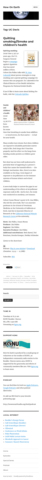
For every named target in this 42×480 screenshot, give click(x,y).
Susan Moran (13, 282)
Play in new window (17, 249)
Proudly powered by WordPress (23, 476)
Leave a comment (31, 282)
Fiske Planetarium (12, 434)
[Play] (21, 246)
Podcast (6, 465)
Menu (35, 7)
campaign (13, 62)
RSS (13, 257)
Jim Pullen (25, 278)
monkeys (6, 280)
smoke (28, 280)
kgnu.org (17, 324)
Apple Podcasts (32, 385)
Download (31, 249)
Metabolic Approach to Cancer (16, 439)
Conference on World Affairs (16, 431)
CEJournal (9, 428)
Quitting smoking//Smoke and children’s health (18, 41)
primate (23, 280)
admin (8, 276)
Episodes (27, 276)
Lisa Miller (32, 278)
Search (6, 293)
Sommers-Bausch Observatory (17, 442)
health (19, 278)
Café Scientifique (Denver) (15, 426)
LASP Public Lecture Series (15, 436)
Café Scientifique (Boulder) (15, 423)
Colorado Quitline (22, 94)
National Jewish (15, 280)
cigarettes (13, 278)
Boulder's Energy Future (14, 420)
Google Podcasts (9, 388)
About (5, 470)
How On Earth (11, 7)
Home (5, 451)
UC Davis (20, 282)
